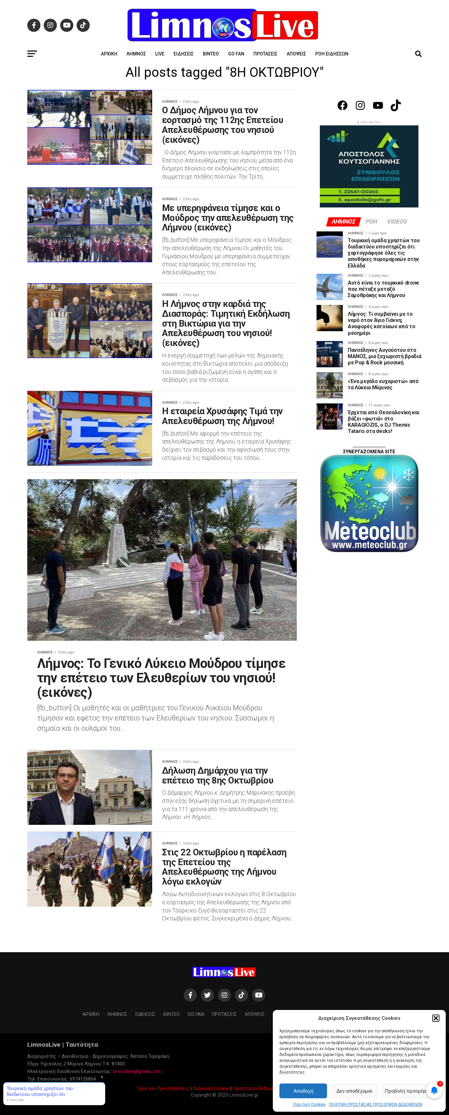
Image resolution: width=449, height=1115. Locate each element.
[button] (436, 1018)
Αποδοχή (303, 1091)
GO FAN (236, 53)
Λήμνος (136, 53)
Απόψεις (296, 53)
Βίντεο (211, 53)
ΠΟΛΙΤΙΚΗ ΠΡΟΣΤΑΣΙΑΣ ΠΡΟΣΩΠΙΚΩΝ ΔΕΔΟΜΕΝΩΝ (375, 1104)
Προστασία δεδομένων (258, 1088)
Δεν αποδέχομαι (354, 1091)
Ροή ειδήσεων (331, 53)
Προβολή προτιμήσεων (410, 1091)
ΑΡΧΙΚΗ (109, 53)
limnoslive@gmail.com (137, 1071)
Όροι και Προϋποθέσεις (163, 1088)
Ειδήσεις (184, 53)
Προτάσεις (265, 53)
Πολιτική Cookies (309, 1104)
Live (159, 53)
